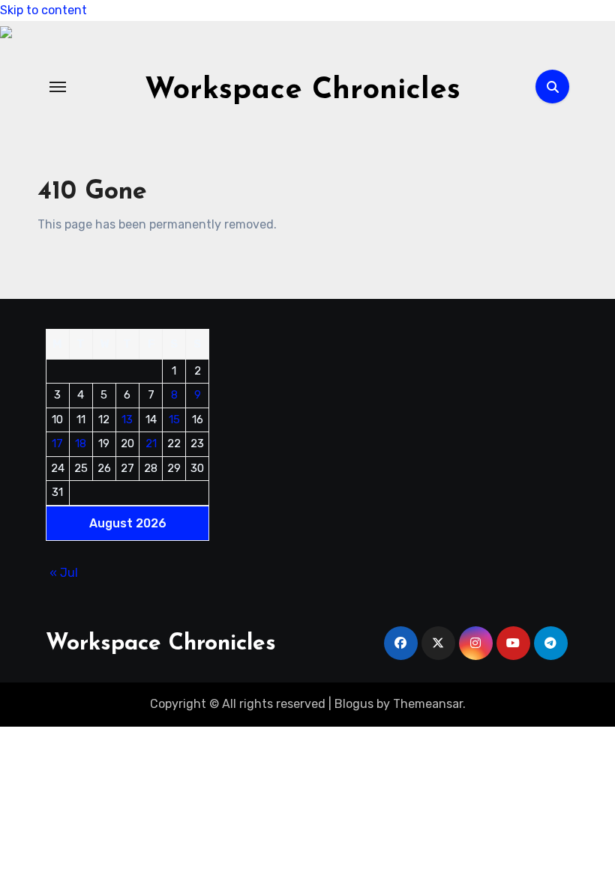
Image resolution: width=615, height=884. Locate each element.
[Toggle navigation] (58, 87)
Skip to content (43, 10)
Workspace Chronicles (302, 91)
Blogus (354, 704)
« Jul (64, 573)
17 (57, 443)
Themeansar (428, 704)
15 (174, 419)
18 (80, 443)
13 (127, 419)
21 (151, 443)
